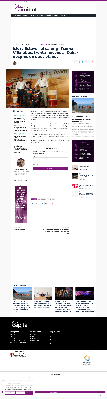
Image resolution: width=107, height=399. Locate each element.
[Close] (33, 382)
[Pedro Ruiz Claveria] (15, 63)
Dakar (49, 44)
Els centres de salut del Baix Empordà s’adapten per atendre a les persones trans (56, 231)
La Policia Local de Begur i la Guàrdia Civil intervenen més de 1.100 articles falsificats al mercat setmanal (20, 138)
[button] (90, 15)
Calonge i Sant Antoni (26, 44)
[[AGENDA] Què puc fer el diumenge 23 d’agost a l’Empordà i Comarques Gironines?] (75, 176)
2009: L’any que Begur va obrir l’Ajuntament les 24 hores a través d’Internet (86, 195)
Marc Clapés (81, 188)
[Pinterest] (92, 61)
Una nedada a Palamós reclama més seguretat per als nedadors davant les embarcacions (82, 118)
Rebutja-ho (20, 393)
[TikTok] (90, 1)
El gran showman (19, 229)
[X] (75, 61)
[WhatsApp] (79, 61)
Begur (80, 192)
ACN (80, 313)
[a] (38, 324)
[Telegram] (88, 1)
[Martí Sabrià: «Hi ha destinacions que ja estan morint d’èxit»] (75, 167)
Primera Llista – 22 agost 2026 (86, 186)
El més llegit (18, 111)
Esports (14, 44)
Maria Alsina (81, 181)
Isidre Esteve (54, 44)
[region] (19, 388)
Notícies (19, 44)
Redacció (77, 114)
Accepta (29, 393)
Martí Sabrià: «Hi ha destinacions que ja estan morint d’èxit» (20, 129)
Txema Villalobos (61, 44)
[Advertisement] (53, 29)
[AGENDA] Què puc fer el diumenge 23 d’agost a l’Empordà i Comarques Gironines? (20, 149)
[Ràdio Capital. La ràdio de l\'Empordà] (25, 8)
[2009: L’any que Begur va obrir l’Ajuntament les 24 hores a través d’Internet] (75, 194)
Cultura (15, 145)
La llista (80, 184)
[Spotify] (87, 1)
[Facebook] (83, 1)
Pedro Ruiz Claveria (23, 63)
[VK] (89, 61)
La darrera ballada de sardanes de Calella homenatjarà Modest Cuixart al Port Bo (20, 119)
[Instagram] (85, 1)
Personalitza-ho (10, 393)
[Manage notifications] (100, 395)
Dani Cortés (81, 197)
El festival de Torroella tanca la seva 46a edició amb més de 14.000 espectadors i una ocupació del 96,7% (63, 306)
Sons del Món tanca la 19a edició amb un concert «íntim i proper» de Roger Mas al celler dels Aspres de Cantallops (84, 306)
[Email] (86, 61)
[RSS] (51, 338)
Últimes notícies (79, 96)
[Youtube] (91, 1)
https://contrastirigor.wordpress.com (20, 171)
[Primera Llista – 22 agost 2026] (75, 186)
